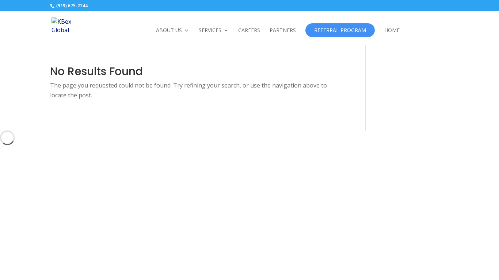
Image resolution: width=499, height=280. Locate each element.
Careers (249, 31)
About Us (169, 31)
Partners (283, 31)
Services (210, 31)
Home (392, 31)
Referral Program (340, 30)
